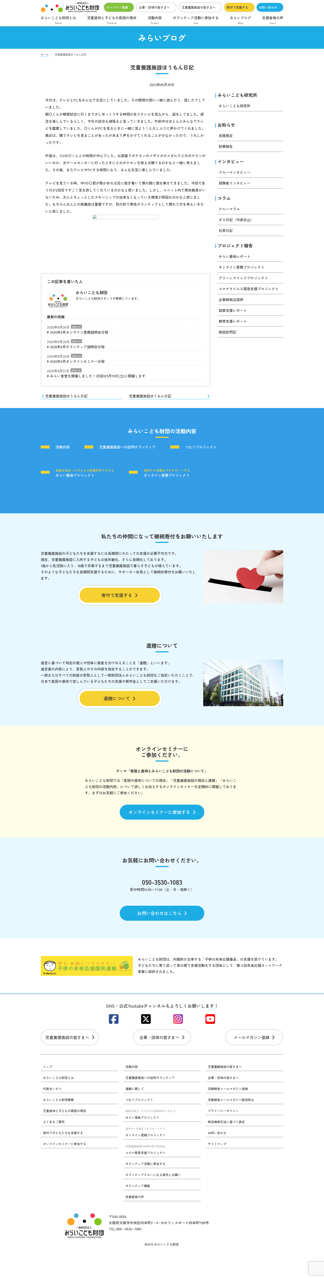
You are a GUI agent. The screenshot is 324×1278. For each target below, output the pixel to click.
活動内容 (155, 20)
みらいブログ (240, 20)
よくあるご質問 (54, 1122)
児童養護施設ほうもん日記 (66, 396)
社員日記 (226, 230)
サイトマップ (217, 1144)
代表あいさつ (52, 1088)
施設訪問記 (227, 332)
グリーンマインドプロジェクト (243, 277)
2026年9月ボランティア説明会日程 (77, 346)
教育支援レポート (233, 321)
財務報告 (226, 146)
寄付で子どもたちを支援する (63, 1133)
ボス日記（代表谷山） (236, 219)
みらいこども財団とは (58, 20)
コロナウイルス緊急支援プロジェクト (249, 288)
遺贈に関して (134, 1088)
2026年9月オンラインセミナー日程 (77, 361)
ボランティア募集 (137, 1186)
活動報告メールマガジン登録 (228, 1088)
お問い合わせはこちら (159, 913)
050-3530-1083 (162, 882)
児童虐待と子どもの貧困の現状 (111, 20)
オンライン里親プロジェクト (241, 267)
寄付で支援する (237, 7)
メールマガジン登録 (251, 1037)
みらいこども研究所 (237, 95)
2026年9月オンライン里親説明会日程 (79, 332)
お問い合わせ (268, 7)
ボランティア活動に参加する (196, 20)
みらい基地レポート (234, 256)
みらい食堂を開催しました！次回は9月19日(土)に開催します (97, 375)
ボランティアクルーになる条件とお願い (153, 1175)
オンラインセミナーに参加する (159, 812)
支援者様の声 (272, 20)
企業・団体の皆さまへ (154, 7)
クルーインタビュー (234, 172)
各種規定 (226, 135)
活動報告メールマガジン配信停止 (231, 1099)
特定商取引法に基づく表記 (226, 1122)
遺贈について (117, 698)
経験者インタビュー (234, 183)
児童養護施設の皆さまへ (199, 7)
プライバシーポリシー (223, 1111)
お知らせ (76, 326)
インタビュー (231, 161)
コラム (224, 198)
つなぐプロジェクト (201, 447)
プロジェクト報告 (235, 245)
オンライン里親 (117, 7)
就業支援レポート (233, 310)
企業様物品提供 (231, 299)
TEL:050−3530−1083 (125, 1228)
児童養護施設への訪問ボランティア (127, 447)
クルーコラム (229, 208)
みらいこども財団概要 (58, 1099)
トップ (47, 1066)
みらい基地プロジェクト (85, 472)
